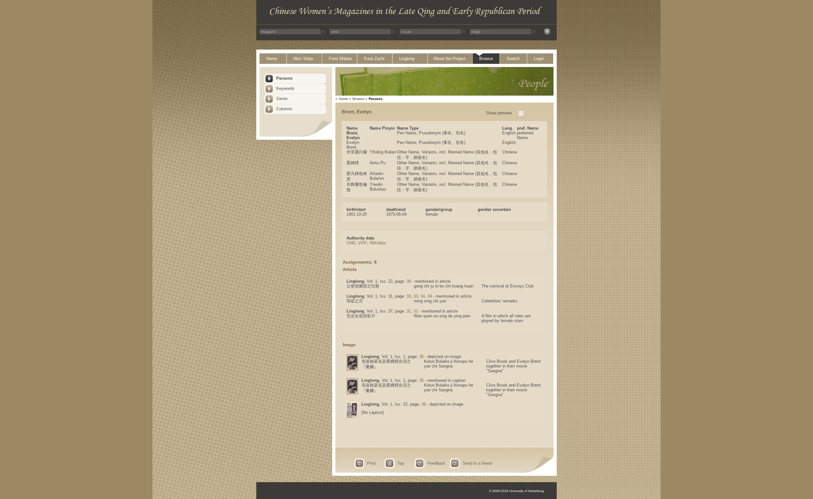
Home (271, 58)
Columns (284, 108)
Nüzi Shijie (303, 58)
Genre (281, 98)
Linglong (406, 58)
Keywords (285, 88)
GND (350, 242)
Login (539, 58)
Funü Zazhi (374, 58)
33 (408, 296)
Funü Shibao (340, 58)
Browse (486, 58)
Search (513, 58)
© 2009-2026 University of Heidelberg (516, 491)
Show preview (499, 113)
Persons (284, 78)
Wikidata (378, 242)
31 (408, 311)
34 (422, 296)
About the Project (449, 58)
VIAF (362, 242)
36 (408, 281)
